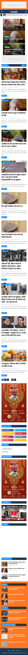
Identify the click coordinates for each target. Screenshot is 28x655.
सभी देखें (23, 65)
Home (9, 650)
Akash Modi (9, 652)
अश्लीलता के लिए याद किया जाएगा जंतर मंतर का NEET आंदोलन (13, 50)
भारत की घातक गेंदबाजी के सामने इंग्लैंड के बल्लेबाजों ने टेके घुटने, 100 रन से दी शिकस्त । (17, 612)
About (13, 650)
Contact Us (18, 650)
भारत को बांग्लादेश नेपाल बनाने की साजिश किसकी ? (12, 235)
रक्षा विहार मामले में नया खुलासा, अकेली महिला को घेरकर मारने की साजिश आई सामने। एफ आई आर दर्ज (13, 299)
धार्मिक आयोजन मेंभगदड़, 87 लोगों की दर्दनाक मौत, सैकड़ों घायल (17, 629)
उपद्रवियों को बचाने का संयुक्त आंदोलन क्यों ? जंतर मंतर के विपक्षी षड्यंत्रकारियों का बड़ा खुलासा (13, 177)
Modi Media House (22, 652)
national (6, 451)
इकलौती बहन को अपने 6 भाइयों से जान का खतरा (16, 642)
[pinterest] (20, 433)
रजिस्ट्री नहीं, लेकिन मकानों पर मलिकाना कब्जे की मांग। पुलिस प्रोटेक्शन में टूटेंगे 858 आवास (11, 266)
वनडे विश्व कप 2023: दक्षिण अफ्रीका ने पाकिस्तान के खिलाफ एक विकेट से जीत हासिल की (17, 618)
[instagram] (7, 436)
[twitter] (20, 430)
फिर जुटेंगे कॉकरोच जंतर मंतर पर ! (12, 206)
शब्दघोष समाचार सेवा (6, 87)
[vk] (20, 436)
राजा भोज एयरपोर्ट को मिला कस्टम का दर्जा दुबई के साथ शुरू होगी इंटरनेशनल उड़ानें (16, 575)
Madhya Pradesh (8, 449)
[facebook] (7, 430)
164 (12, 379)
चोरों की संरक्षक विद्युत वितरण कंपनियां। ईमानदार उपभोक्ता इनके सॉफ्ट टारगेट (13, 26)
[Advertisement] (14, 541)
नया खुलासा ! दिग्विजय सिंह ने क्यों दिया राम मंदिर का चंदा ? (13, 364)
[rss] (7, 433)
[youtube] (7, 440)
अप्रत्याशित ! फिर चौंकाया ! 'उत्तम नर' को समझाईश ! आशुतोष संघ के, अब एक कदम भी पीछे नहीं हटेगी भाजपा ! (13, 332)
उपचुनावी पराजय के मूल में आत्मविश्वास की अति (13, 39)
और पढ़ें (3, 95)
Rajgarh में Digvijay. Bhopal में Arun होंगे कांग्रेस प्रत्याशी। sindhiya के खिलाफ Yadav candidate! (16, 636)
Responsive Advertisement (14, 5)
